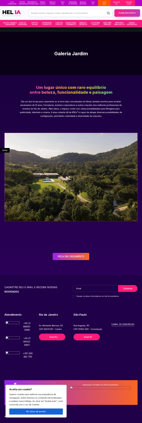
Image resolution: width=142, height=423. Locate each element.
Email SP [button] (88, 337)
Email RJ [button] (53, 337)
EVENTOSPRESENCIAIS (22, 23)
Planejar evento (127, 13)
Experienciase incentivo (47, 23)
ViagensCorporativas (132, 23)
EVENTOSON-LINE (34, 23)
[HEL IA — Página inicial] (14, 13)
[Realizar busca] (108, 13)
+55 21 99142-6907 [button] (27, 341)
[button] (13, 328)
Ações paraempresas (107, 23)
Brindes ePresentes (83, 23)
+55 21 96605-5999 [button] (27, 326)
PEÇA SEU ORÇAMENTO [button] (71, 256)
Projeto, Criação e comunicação (10, 23)
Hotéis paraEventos (95, 23)
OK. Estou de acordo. (36, 411)
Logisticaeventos (59, 23)
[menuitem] (12, 3)
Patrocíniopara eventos (119, 23)
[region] (36, 401)
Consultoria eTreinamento (71, 23)
